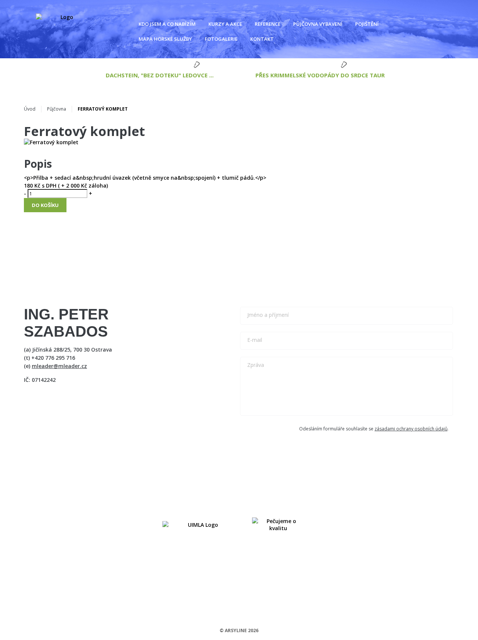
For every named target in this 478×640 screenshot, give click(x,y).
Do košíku (45, 205)
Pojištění (367, 24)
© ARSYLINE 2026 (239, 630)
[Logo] (64, 26)
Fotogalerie (221, 38)
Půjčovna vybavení (317, 24)
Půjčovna (56, 109)
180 (28, 185)
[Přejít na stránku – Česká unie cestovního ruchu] (278, 524)
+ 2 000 (70, 185)
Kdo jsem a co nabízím (167, 24)
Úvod (29, 109)
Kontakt (262, 38)
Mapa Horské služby (165, 38)
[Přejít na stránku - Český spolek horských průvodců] (199, 524)
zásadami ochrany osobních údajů (411, 429)
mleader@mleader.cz (59, 366)
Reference (267, 24)
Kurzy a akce (225, 24)
